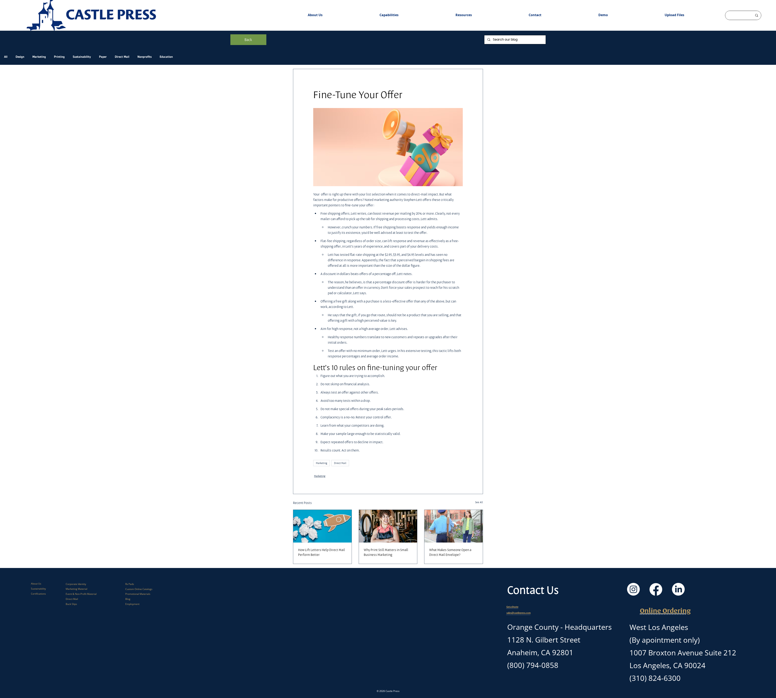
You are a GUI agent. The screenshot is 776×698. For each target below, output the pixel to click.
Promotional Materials (137, 594)
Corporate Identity (76, 584)
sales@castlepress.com (518, 612)
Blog (127, 599)
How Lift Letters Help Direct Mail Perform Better (321, 552)
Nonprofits (144, 57)
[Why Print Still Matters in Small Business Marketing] (388, 526)
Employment (132, 604)
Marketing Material (76, 589)
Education (166, 57)
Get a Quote (512, 606)
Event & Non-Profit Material (81, 594)
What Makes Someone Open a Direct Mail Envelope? (450, 552)
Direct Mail (122, 57)
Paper (103, 57)
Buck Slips (71, 604)
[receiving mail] (453, 526)
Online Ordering (665, 610)
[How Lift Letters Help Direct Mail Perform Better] (322, 526)
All (5, 57)
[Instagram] (633, 589)
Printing (59, 57)
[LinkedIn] (678, 589)
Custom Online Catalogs (138, 589)
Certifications (38, 593)
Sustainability (82, 57)
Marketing (39, 57)
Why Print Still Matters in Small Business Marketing (386, 552)
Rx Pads (129, 584)
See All (479, 502)
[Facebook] (655, 589)
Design (20, 57)
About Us (36, 583)
